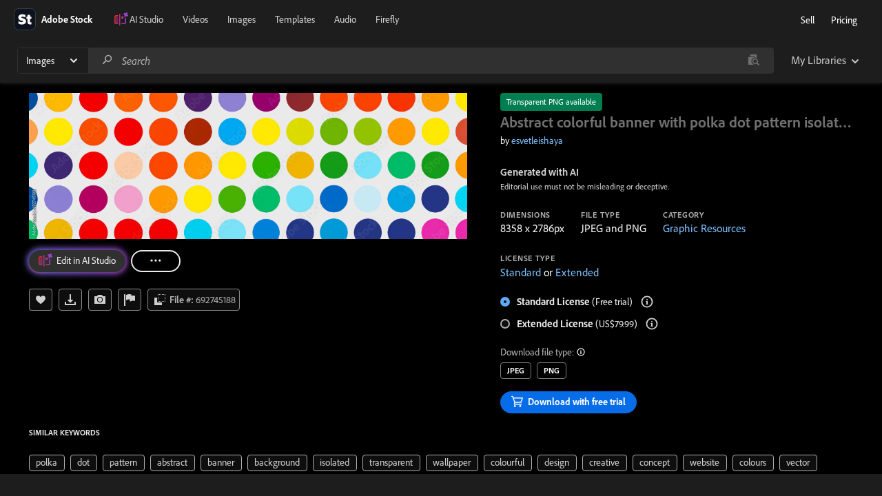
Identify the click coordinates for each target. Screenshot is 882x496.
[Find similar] (753, 61)
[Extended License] (652, 324)
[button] (581, 352)
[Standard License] (647, 302)
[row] (47, 463)
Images (241, 19)
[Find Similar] (100, 300)
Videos (195, 19)
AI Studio (146, 19)
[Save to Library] (40, 300)
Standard (520, 272)
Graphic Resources (704, 228)
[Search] (107, 60)
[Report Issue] (129, 300)
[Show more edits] (156, 261)
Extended (577, 272)
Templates (295, 19)
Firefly (387, 19)
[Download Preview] (70, 300)
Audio (345, 19)
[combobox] (430, 60)
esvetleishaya (537, 140)
